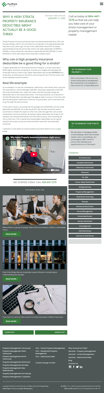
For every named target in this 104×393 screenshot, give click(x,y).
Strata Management (85, 211)
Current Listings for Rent (45, 363)
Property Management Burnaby (15, 365)
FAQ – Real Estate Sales (45, 356)
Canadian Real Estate (85, 163)
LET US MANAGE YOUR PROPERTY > (81, 70)
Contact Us (73, 363)
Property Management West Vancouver (14, 352)
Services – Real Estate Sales (79, 357)
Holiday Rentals (85, 187)
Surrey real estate (85, 221)
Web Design (6, 388)
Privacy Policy (43, 386)
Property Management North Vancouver (14, 357)
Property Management (85, 192)
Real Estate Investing (85, 197)
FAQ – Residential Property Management (46, 352)
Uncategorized (85, 226)
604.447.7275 (49, 182)
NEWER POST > (60, 332)
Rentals (85, 202)
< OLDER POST (9, 332)
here (59, 129)
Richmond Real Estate (84, 206)
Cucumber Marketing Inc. (25, 388)
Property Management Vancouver (17, 348)
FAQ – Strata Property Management (50, 348)
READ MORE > (12, 234)
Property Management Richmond (16, 362)
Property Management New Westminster (14, 369)
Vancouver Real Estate (85, 236)
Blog (70, 360)
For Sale (85, 177)
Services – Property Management (82, 351)
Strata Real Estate (85, 216)
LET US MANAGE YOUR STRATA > (85, 124)
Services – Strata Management (81, 354)
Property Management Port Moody (17, 373)
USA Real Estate (85, 231)
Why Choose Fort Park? (77, 348)
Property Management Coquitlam (16, 377)
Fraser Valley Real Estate (85, 182)
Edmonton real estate (85, 167)
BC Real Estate (85, 158)
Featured (85, 172)
